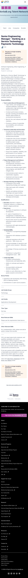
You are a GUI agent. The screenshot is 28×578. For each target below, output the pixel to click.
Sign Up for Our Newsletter (13, 415)
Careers (3, 440)
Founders (3, 452)
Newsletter (3, 549)
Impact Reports (4, 511)
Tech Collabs (4, 472)
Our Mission (4, 423)
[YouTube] (14, 573)
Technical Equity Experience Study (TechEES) (11, 508)
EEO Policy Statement (13, 359)
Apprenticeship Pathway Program (9, 450)
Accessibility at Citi (17, 355)
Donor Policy (4, 565)
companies (16, 28)
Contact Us (3, 546)
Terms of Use (4, 558)
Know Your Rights (6, 360)
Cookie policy (17, 398)
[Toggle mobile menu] (25, 2)
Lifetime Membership (6, 461)
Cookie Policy (4, 559)
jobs (9, 28)
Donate (3, 482)
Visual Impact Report (6, 513)
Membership (4, 458)
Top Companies (4, 516)
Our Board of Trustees (6, 431)
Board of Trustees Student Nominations (10, 434)
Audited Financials (5, 437)
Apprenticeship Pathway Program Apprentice (11, 463)
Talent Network (4, 455)
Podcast (3, 539)
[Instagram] (2, 7)
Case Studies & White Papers (8, 505)
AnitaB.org (20, 569)
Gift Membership (5, 498)
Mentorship (4, 447)
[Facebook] (6, 7)
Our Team (3, 429)
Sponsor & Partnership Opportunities (10, 487)
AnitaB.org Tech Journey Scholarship (10, 526)
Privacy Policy (4, 556)
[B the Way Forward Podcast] (19, 573)
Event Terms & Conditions (7, 561)
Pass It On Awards (5, 523)
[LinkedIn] (9, 7)
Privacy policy (11, 398)
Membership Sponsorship (7, 490)
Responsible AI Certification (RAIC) (9, 469)
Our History (4, 426)
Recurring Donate (5, 484)
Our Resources (4, 533)
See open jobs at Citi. (10, 55)
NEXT (2, 466)
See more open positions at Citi (14, 385)
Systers (3, 495)
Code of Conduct (5, 563)
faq (22, 8)
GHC (2, 474)
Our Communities (5, 493)
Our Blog (3, 536)
